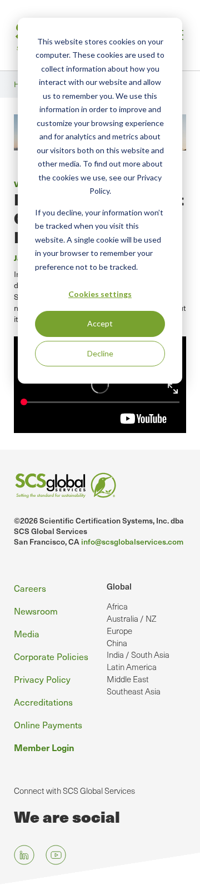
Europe (119, 630)
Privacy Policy (42, 679)
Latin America (132, 666)
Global (119, 586)
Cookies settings (100, 294)
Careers (30, 588)
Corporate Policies (51, 656)
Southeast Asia (134, 691)
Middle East (128, 678)
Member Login (44, 747)
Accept (100, 323)
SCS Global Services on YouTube (56, 855)
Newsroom (36, 610)
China (117, 642)
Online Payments (48, 724)
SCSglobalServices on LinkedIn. (24, 855)
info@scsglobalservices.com (132, 541)
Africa (117, 606)
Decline (100, 353)
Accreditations (43, 701)
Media (26, 633)
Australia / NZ (131, 618)
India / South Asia (138, 654)
